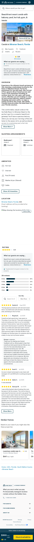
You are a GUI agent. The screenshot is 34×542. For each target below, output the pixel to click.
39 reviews (17, 59)
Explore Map (26, 211)
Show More (7, 411)
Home (4, 467)
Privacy (29, 519)
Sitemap (20, 519)
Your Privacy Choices (20, 524)
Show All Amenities (10, 191)
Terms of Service (17, 521)
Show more (7, 127)
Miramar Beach (16, 44)
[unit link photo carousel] (15, 439)
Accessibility (9, 524)
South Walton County (24, 467)
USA (8, 467)
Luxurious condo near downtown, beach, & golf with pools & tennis (12, 451)
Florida (27, 44)
